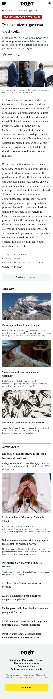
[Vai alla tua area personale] (49, 3)
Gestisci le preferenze (26, 662)
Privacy (39, 659)
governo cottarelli (13, 258)
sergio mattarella (12, 267)
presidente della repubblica (17, 262)
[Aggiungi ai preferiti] (19, 54)
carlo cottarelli (20, 254)
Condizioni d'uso (26, 666)
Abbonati (26, 687)
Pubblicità (27, 659)
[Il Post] (26, 3)
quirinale (40, 262)
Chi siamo (14, 659)
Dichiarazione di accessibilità (26, 669)
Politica (7, 10)
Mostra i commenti (26, 277)
